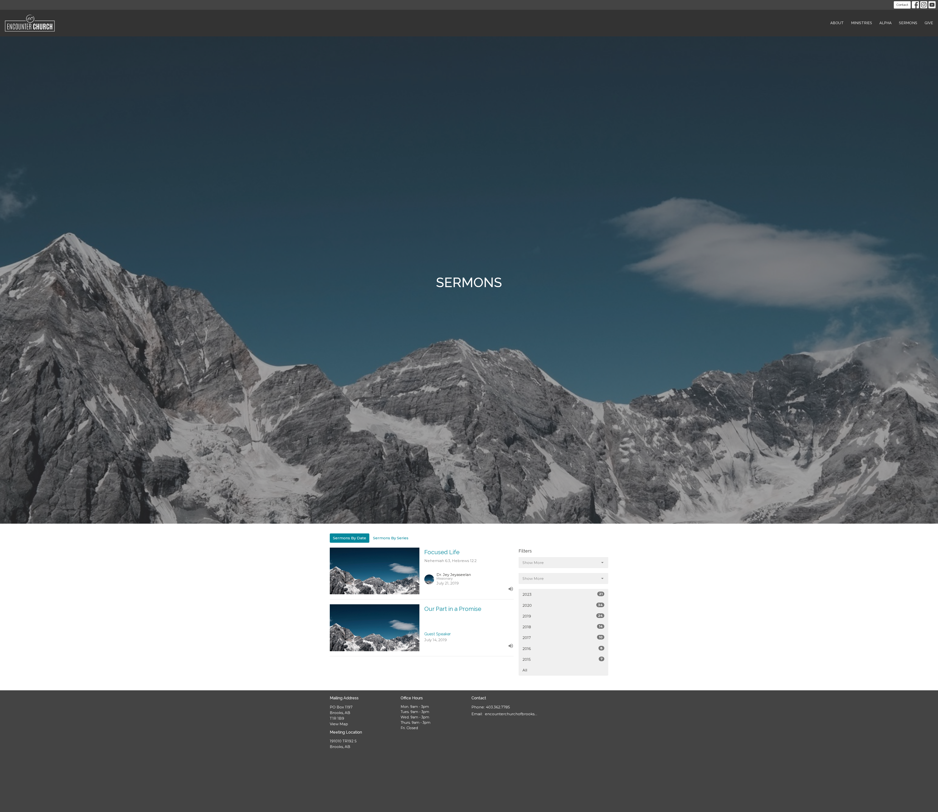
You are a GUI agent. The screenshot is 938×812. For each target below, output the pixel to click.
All (524, 670)
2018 (562, 626)
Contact (902, 5)
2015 (562, 659)
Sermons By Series (390, 538)
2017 (562, 637)
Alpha (885, 23)
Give (929, 23)
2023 (562, 594)
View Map (339, 724)
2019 (562, 616)
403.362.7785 (498, 707)
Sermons (908, 23)
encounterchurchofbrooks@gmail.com (511, 714)
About (837, 23)
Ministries (861, 23)
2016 (562, 648)
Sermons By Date (349, 538)
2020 (562, 605)
